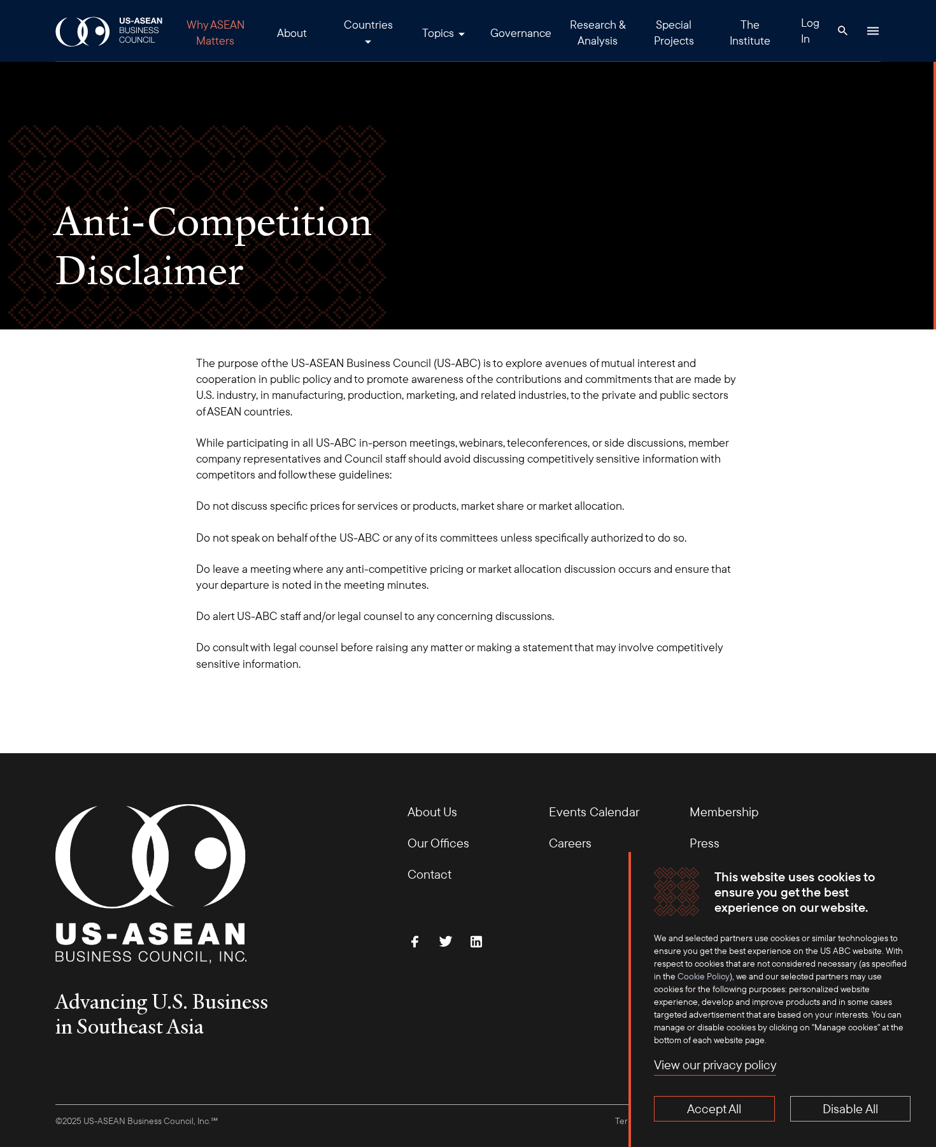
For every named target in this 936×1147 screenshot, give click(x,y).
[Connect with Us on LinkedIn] (476, 941)
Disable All (850, 1108)
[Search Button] (842, 30)
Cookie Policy (703, 976)
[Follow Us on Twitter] (445, 941)
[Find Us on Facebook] (415, 941)
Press (705, 843)
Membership (724, 811)
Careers (570, 843)
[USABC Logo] (109, 31)
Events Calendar (594, 811)
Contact (429, 874)
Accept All (714, 1108)
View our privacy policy (715, 1064)
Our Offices (438, 843)
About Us (432, 811)
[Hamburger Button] (873, 30)
